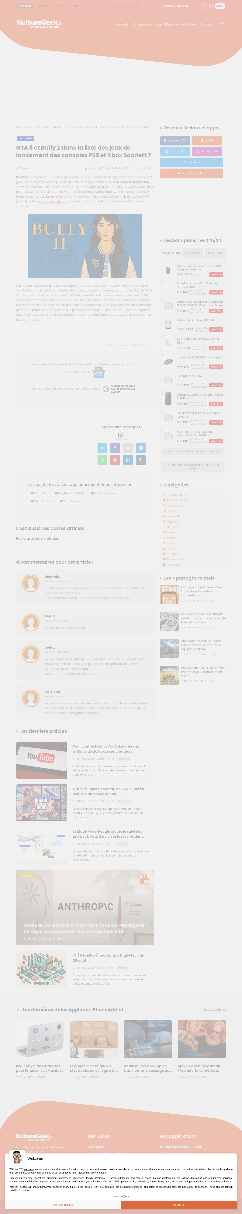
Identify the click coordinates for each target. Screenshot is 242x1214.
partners (29, 1169)
